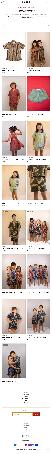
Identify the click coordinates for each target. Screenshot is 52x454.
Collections (24, 7)
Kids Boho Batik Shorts (11, 337)
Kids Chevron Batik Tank (36, 248)
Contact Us (26, 423)
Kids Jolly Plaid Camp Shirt (12, 115)
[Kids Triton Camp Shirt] (13, 49)
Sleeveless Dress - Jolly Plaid (13, 159)
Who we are (26, 394)
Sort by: (4, 22)
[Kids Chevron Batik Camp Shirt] (38, 271)
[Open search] (4, 2)
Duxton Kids (5, 68)
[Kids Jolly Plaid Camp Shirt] (13, 93)
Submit (36, 414)
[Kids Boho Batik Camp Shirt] (38, 316)
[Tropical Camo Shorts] (38, 182)
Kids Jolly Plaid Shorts (35, 115)
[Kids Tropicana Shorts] (13, 182)
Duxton (28, 201)
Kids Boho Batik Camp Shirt (37, 337)
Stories (26, 396)
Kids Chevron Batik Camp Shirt (38, 293)
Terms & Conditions (26, 425)
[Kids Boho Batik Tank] (13, 361)
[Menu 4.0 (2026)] (1, 2)
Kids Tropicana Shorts (10, 204)
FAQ (26, 429)
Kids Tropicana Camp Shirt (36, 159)
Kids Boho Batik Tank (10, 382)
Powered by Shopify (31, 449)
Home (19, 7)
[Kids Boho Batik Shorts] (13, 316)
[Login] (47, 2)
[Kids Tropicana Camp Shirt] (38, 138)
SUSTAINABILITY (26, 398)
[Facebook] (23, 436)
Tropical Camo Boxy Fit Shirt (13, 248)
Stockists (26, 402)
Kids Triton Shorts (34, 70)
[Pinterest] (29, 436)
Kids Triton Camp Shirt (10, 70)
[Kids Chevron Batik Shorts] (13, 271)
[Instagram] (26, 436)
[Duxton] (26, 2)
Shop (26, 400)
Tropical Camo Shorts (35, 204)
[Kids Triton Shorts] (38, 49)
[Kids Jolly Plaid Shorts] (38, 93)
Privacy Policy (26, 427)
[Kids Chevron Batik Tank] (38, 227)
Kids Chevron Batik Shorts (12, 293)
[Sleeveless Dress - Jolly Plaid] (13, 138)
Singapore (25, 440)
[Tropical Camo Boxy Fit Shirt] (13, 227)
